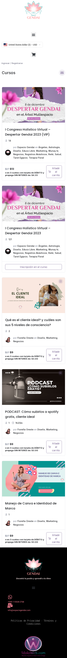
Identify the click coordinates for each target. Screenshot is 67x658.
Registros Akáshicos (36, 154)
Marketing (41, 150)
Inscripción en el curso (33, 266)
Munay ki (53, 150)
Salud (58, 154)
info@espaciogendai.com (19, 610)
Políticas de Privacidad (25, 620)
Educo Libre (28, 150)
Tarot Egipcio (20, 157)
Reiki (51, 154)
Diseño (17, 150)
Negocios (18, 154)
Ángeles (42, 147)
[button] (33, 34)
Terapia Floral (36, 157)
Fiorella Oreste (25, 338)
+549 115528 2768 (16, 602)
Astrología (54, 147)
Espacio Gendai (26, 147)
